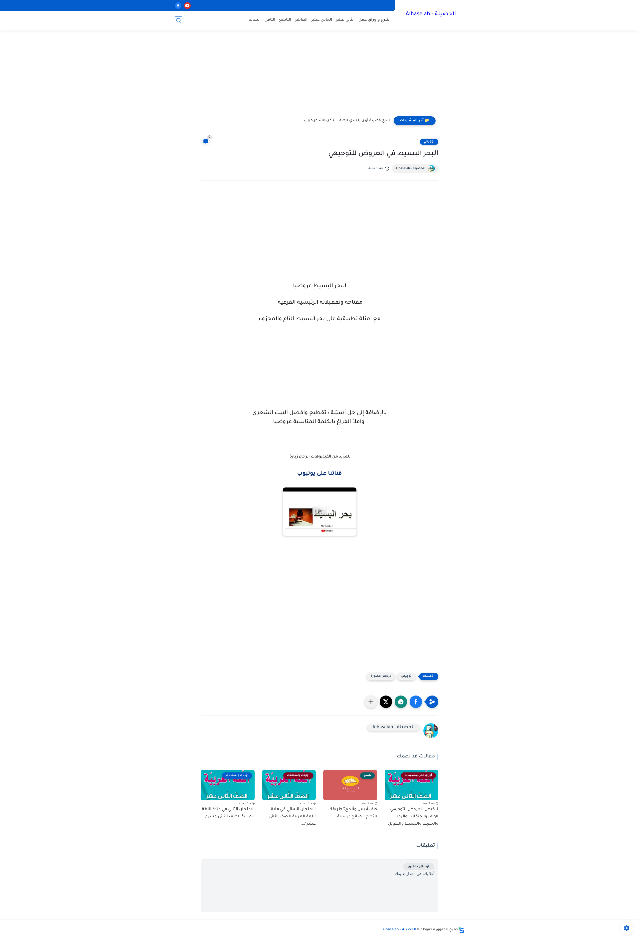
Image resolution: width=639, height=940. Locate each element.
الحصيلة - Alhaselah (431, 14)
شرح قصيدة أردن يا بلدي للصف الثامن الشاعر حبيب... (345, 121)
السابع (255, 20)
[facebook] (178, 5)
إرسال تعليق (418, 867)
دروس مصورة (381, 676)
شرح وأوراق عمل (373, 20)
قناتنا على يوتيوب (319, 474)
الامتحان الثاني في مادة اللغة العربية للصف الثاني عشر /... (228, 813)
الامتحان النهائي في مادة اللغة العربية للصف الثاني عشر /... (292, 816)
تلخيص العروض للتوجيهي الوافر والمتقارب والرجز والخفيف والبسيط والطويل (413, 816)
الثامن (270, 20)
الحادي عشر (321, 20)
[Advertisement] (319, 75)
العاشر (301, 20)
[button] (416, 702)
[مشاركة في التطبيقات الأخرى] (371, 702)
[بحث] (178, 20)
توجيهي (429, 141)
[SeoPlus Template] (461, 930)
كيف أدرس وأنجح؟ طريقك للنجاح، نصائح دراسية (352, 813)
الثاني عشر (345, 20)
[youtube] (187, 5)
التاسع (285, 20)
